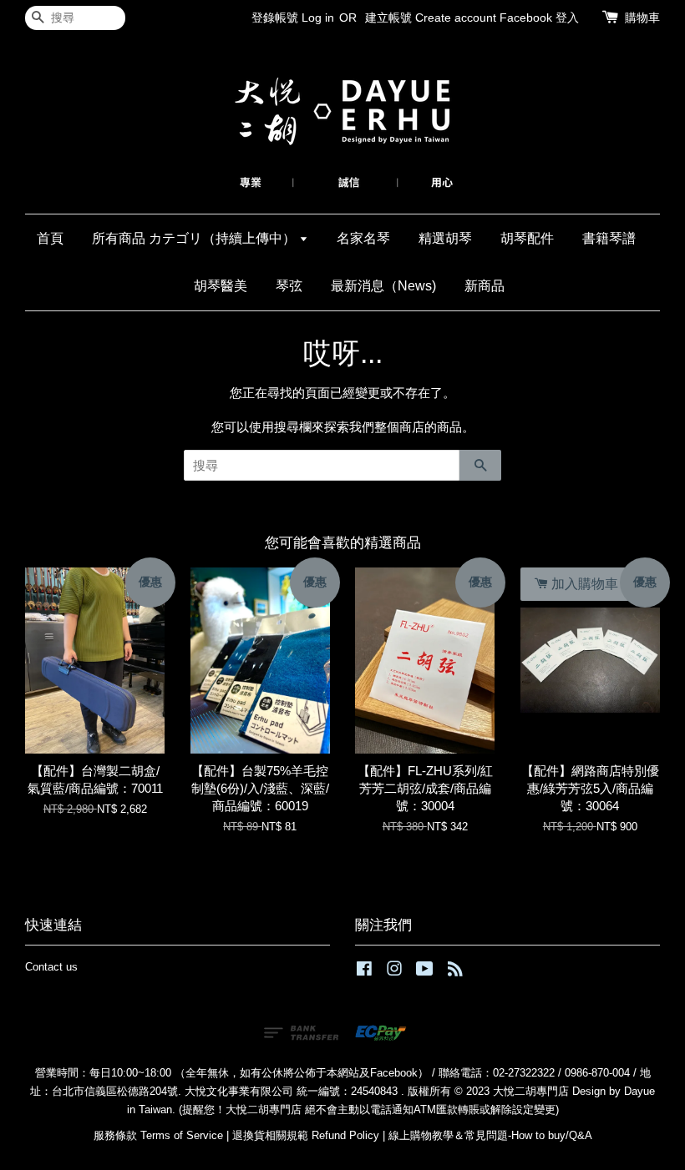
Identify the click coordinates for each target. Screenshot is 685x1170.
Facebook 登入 (539, 17)
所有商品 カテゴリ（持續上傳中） (195, 238)
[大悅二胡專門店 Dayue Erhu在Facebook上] (364, 972)
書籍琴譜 (609, 238)
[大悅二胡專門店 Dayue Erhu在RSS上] (455, 972)
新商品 (484, 286)
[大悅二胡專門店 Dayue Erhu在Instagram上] (394, 972)
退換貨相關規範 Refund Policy (305, 1135)
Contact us (51, 967)
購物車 (642, 17)
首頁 (50, 238)
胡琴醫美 (220, 286)
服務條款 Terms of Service (158, 1135)
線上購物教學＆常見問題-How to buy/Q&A (490, 1135)
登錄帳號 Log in (292, 17)
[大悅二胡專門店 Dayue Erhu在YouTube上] (424, 972)
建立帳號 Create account (430, 17)
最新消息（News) (383, 286)
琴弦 (289, 286)
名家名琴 (363, 238)
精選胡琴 (445, 238)
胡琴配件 (527, 238)
